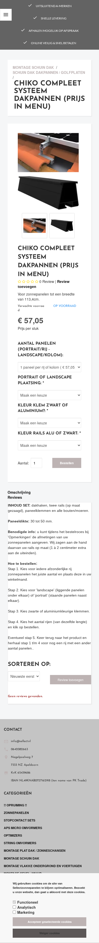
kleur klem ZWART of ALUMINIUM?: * (43, 408)
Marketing (26, 912)
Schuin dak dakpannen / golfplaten (49, 72)
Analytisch (26, 907)
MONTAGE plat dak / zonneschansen (34, 850)
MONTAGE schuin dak (33, 67)
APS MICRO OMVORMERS (23, 828)
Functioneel (27, 902)
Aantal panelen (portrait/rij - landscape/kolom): (40, 349)
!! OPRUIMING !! (15, 805)
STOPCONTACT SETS (19, 820)
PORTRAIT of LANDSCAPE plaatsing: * (45, 380)
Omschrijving (19, 492)
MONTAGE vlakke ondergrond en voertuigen (43, 866)
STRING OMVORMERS (20, 843)
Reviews (15, 497)
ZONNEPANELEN (16, 812)
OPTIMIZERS (13, 835)
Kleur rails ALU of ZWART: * (49, 433)
